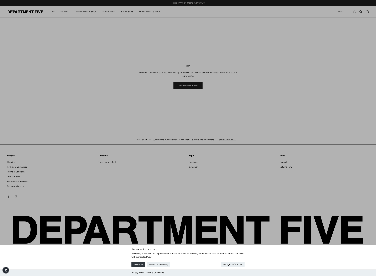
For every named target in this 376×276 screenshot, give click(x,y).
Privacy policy (137, 272)
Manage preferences (232, 264)
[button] (5, 270)
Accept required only (158, 264)
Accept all (138, 264)
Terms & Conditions (154, 272)
